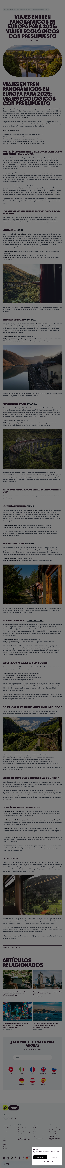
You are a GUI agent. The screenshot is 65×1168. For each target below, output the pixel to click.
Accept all (40, 1157)
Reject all (54, 1157)
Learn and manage (47, 1161)
